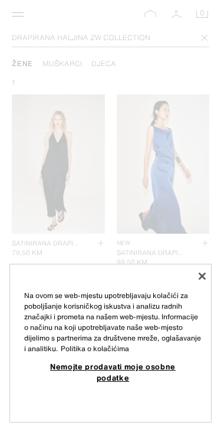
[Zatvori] (202, 276)
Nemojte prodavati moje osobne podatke (113, 372)
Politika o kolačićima (95, 348)
